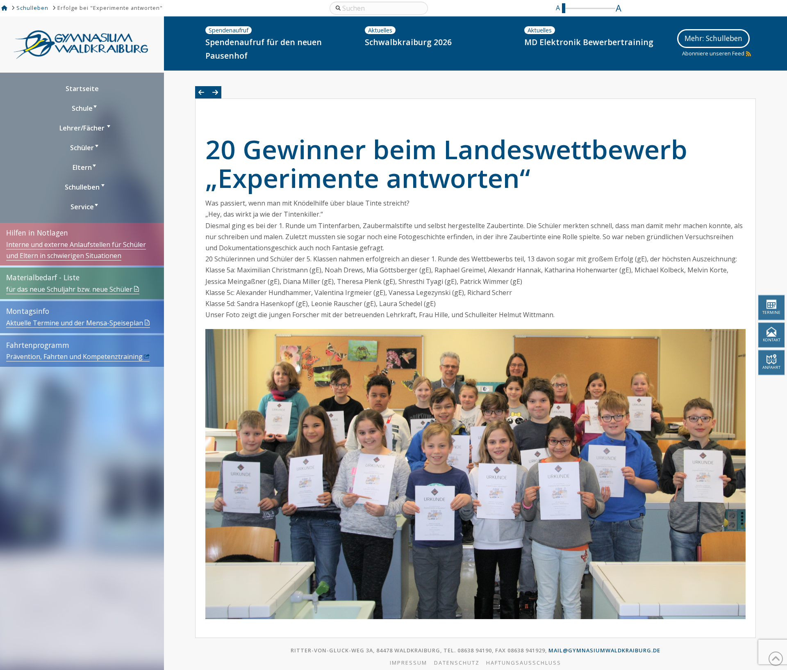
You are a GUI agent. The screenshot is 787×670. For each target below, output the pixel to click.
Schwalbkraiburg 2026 (408, 42)
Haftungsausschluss (523, 662)
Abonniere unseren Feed (713, 53)
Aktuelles (380, 30)
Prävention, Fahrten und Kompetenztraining (74, 356)
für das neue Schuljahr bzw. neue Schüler (69, 289)
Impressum (408, 662)
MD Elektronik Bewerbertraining (588, 42)
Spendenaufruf (228, 30)
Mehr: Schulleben (713, 38)
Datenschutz (457, 662)
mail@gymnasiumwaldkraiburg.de (604, 650)
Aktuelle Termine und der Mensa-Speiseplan (74, 322)
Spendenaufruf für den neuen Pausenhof (263, 49)
